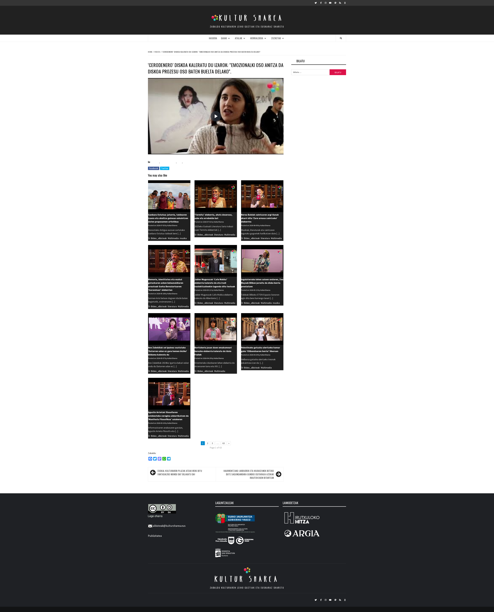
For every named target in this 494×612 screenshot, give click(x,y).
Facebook (153, 168)
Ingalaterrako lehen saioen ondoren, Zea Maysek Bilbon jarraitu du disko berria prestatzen (262, 283)
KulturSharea (172, 157)
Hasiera (213, 38)
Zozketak (276, 38)
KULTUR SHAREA (247, 579)
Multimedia (173, 238)
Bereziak (155, 162)
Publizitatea (155, 536)
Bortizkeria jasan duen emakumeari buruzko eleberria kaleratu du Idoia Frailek (213, 351)
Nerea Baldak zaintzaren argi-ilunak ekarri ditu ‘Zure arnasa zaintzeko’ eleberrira (260, 218)
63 (223, 443)
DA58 (179, 162)
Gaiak (224, 38)
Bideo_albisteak (168, 162)
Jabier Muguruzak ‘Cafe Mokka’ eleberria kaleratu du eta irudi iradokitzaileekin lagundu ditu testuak (215, 283)
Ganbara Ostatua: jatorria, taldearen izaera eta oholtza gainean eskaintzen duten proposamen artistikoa (168, 218)
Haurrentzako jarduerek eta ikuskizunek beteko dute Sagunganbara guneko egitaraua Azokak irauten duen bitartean (249, 474)
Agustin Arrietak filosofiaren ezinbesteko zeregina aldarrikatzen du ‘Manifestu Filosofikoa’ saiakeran (168, 416)
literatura (218, 234)
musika (186, 162)
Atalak (238, 38)
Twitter (164, 168)
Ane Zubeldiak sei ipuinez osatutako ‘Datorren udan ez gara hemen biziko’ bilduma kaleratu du (167, 351)
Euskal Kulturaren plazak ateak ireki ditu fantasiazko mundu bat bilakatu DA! (180, 472)
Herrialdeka (256, 38)
